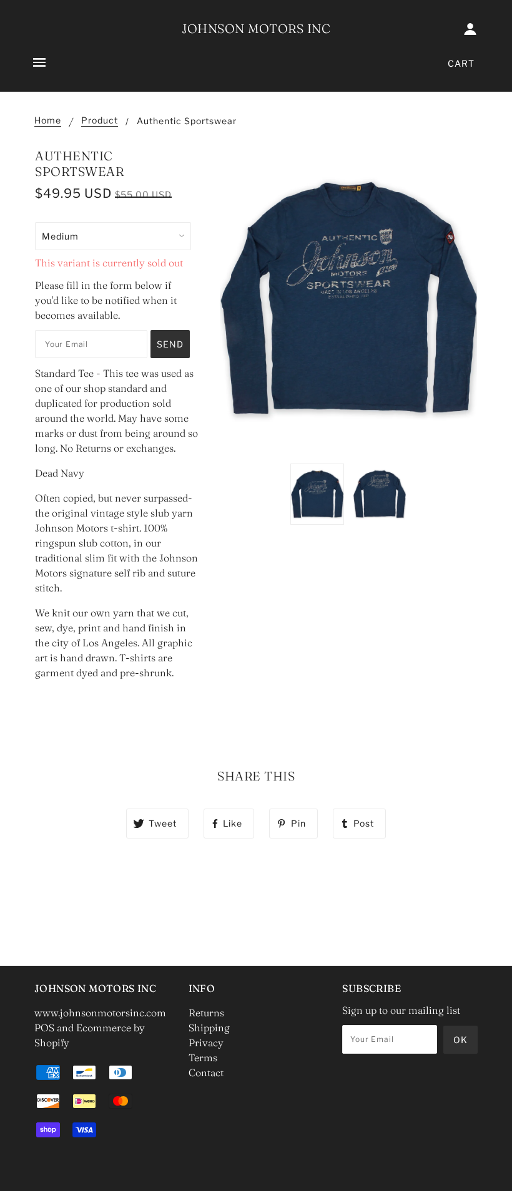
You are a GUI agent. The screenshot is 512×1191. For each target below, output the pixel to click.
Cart (461, 63)
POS (44, 1027)
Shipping (209, 1027)
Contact (206, 1072)
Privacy (206, 1042)
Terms (203, 1057)
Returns (206, 1012)
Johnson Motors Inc (256, 28)
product (99, 120)
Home (47, 120)
